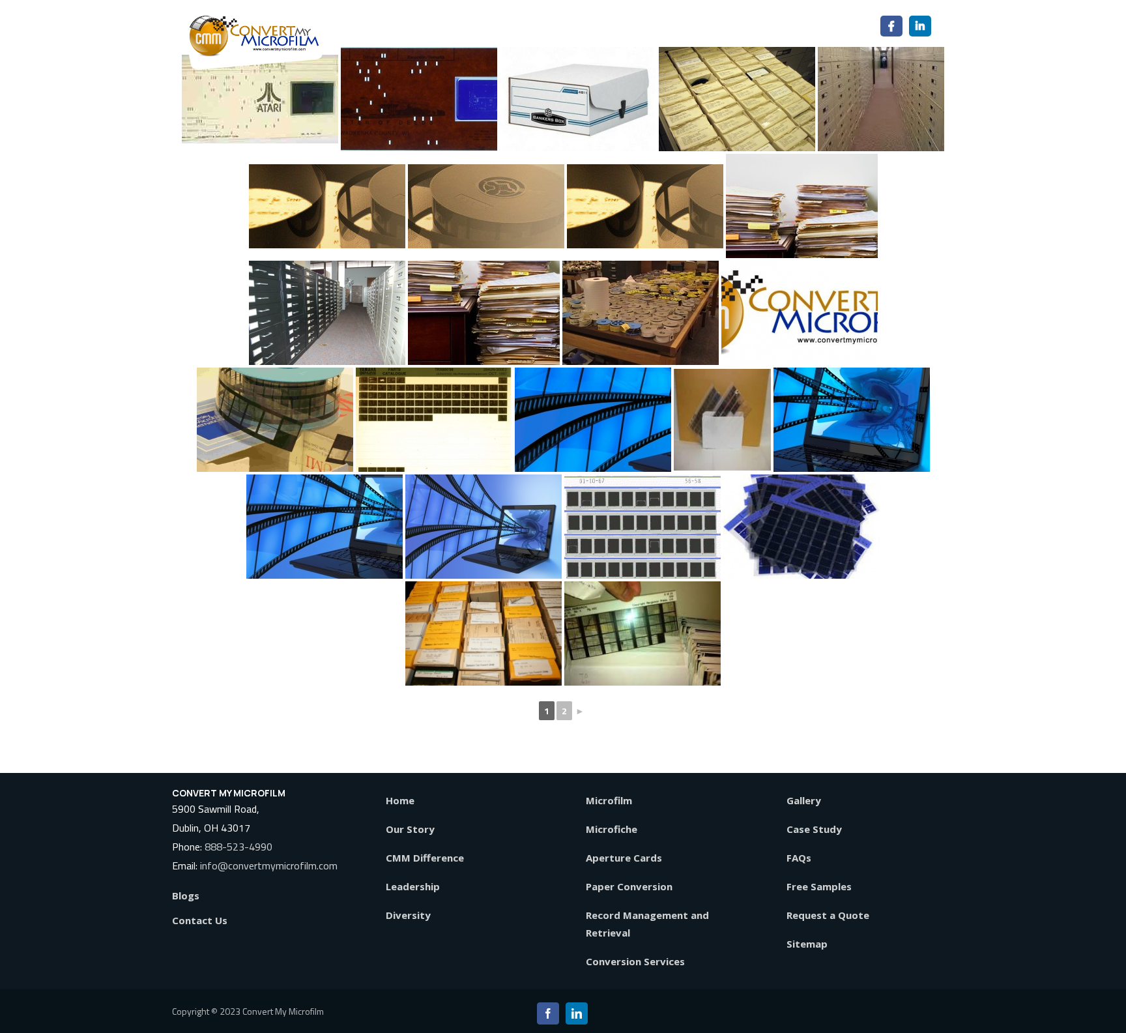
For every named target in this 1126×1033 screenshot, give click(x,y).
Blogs (185, 895)
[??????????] (593, 420)
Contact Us (199, 920)
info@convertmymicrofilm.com (269, 865)
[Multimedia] (483, 526)
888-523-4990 (238, 846)
